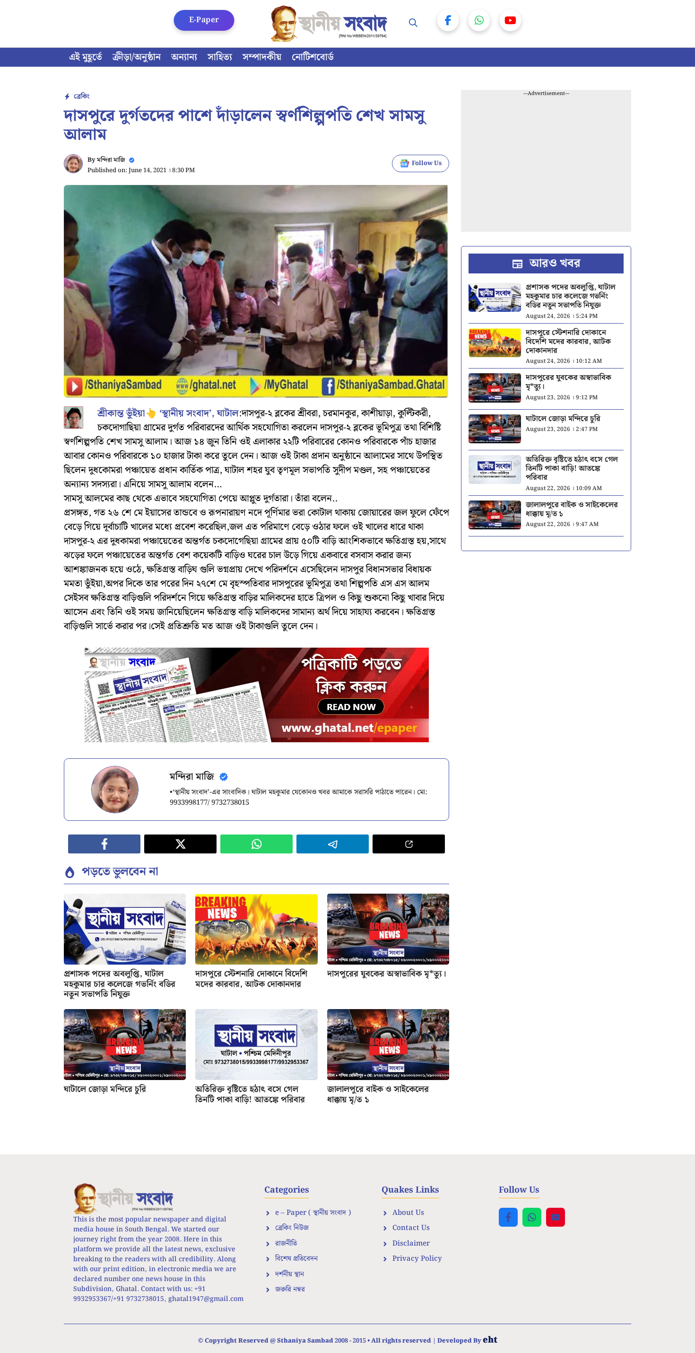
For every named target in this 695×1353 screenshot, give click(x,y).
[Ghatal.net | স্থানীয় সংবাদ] (331, 23)
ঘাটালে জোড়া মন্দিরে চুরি (105, 1089)
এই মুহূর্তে (85, 57)
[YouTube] (510, 20)
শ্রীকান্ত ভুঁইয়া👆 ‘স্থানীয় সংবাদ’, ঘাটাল (168, 413)
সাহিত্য (220, 57)
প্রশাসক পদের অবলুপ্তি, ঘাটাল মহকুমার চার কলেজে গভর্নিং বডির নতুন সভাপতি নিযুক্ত (119, 984)
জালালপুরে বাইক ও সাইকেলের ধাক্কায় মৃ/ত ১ (378, 1094)
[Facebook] (448, 20)
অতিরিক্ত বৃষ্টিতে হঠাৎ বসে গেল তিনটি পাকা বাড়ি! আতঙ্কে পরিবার (250, 1094)
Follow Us (427, 163)
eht (490, 1340)
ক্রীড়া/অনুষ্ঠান (137, 57)
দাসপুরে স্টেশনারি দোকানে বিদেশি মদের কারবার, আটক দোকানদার (251, 979)
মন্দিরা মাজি (111, 160)
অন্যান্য (184, 57)
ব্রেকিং (81, 96)
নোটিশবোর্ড (313, 57)
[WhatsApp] (479, 20)
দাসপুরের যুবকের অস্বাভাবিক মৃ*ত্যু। (386, 974)
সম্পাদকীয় (262, 57)
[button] (413, 23)
